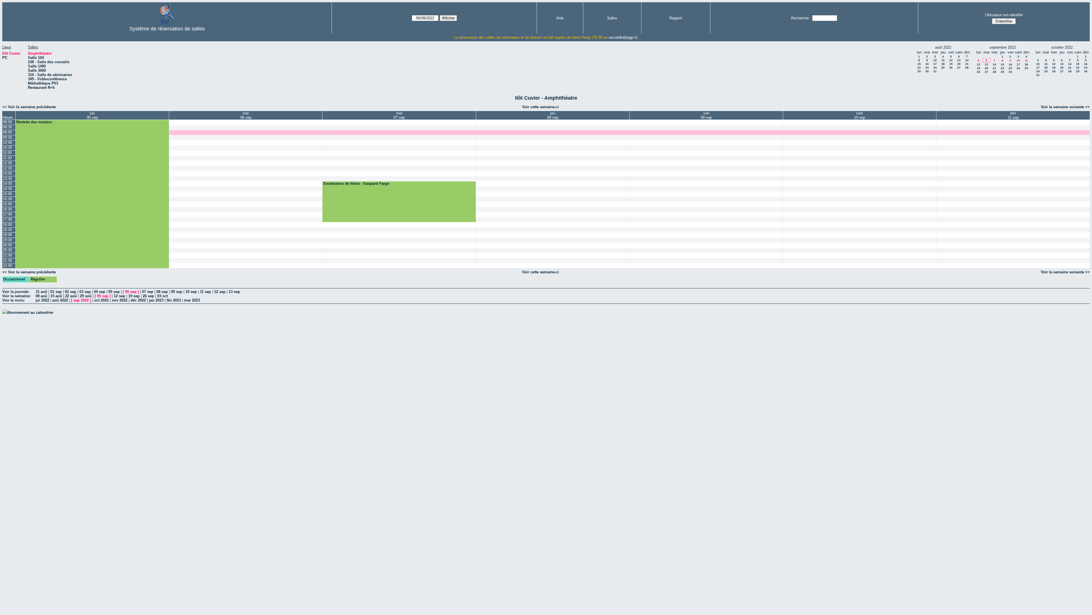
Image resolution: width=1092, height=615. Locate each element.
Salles (612, 18)
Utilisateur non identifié (1004, 15)
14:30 (7, 188)
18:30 (7, 229)
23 (927, 67)
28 (967, 67)
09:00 (7, 132)
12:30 (7, 168)
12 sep (220, 292)
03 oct (162, 296)
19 (951, 63)
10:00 (7, 142)
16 (927, 63)
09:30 (7, 137)
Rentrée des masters (34, 122)
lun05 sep (92, 115)
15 (919, 63)
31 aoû (41, 292)
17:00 (7, 214)
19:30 (7, 240)
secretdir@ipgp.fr (623, 37)
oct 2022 (101, 300)
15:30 (7, 199)
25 (943, 67)
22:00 (7, 265)
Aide (560, 18)
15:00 (7, 194)
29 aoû (86, 296)
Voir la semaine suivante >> (1065, 107)
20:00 (7, 245)
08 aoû (41, 296)
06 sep (130, 292)
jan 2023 (156, 300)
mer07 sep (399, 115)
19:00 (7, 235)
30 (927, 71)
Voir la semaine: (16, 296)
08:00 (7, 122)
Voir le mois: (13, 300)
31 (935, 71)
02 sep (70, 292)
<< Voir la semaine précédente (29, 107)
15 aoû (56, 296)
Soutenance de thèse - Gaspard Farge (356, 183)
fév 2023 (174, 300)
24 (935, 67)
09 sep (176, 292)
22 (919, 67)
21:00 (7, 255)
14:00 (7, 183)
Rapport (675, 18)
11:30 (7, 158)
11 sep (205, 292)
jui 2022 (42, 300)
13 (959, 60)
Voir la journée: (15, 292)
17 (935, 63)
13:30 (7, 178)
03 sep (85, 292)
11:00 (7, 153)
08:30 (7, 127)
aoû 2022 (60, 300)
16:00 (7, 204)
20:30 (7, 250)
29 (919, 71)
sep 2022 (81, 300)
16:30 (7, 209)
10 (935, 60)
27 (959, 67)
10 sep (191, 292)
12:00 (7, 163)
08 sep (162, 292)
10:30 (7, 147)
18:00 (7, 224)
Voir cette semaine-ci (540, 107)
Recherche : (801, 18)
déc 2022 (138, 300)
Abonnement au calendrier (30, 312)
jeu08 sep (552, 115)
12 (951, 60)
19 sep (134, 296)
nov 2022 (119, 300)
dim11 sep (1013, 115)
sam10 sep (859, 115)
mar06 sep (245, 115)
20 (959, 63)
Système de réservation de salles (167, 29)
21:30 (7, 260)
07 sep (147, 292)
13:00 (7, 173)
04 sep (99, 292)
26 (951, 67)
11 (943, 60)
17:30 (7, 219)
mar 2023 (192, 300)
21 (967, 63)
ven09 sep (706, 115)
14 (967, 60)
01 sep (56, 292)
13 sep (234, 292)
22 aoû (71, 296)
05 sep (114, 292)
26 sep (148, 296)
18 (943, 63)
